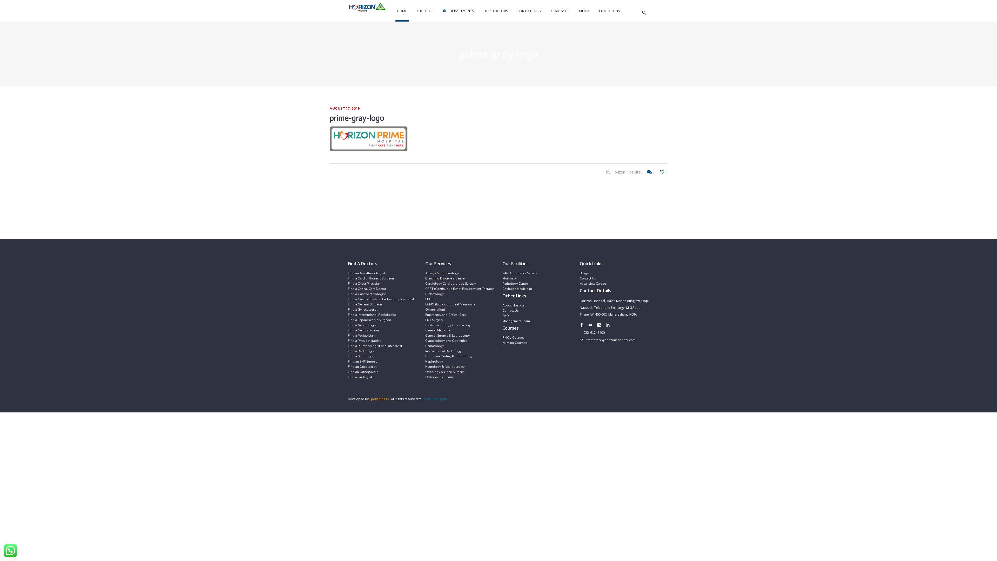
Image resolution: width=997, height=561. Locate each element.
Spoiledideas (379, 399)
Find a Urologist (360, 377)
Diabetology (434, 294)
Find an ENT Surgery (362, 361)
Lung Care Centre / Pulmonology (448, 356)
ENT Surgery (434, 320)
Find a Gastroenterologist (367, 294)
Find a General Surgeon (365, 304)
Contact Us (510, 311)
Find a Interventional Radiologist (372, 315)
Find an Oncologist (362, 367)
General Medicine (437, 330)
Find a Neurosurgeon (363, 330)
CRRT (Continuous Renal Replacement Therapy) (460, 289)
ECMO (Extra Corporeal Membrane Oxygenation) (450, 307)
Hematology (434, 346)
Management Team (516, 321)
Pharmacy (509, 278)
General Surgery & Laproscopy (447, 335)
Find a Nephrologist (363, 325)
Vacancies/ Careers (593, 284)
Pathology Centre (515, 284)
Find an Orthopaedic (363, 372)
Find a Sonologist (361, 356)
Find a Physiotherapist (364, 341)
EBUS (429, 299)
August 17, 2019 (345, 108)
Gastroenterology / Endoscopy (447, 325)
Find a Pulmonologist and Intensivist (375, 346)
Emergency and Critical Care (445, 315)
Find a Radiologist (361, 351)
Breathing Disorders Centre (444, 278)
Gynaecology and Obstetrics (446, 341)
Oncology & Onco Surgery (444, 372)
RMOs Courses (513, 338)
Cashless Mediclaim (517, 289)
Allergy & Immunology (442, 273)
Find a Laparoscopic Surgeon (369, 320)
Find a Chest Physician (364, 284)
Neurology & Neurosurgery (444, 367)
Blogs (584, 273)
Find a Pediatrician (361, 335)
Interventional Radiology (443, 351)
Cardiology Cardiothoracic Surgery (450, 284)
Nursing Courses (514, 343)
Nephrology (434, 361)
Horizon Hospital (626, 172)
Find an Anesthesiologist (366, 273)
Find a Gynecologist (363, 310)
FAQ (505, 316)
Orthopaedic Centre (439, 377)
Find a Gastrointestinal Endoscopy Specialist (381, 299)
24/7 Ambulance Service (519, 273)
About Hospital (514, 305)
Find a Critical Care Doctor (367, 289)
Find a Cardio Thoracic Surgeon (371, 278)
